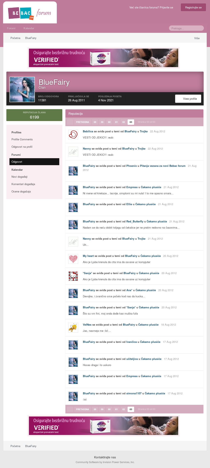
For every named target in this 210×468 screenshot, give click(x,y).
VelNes (87, 324)
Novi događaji (19, 177)
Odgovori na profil (21, 147)
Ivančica (131, 342)
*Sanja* (87, 273)
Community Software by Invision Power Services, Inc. (105, 462)
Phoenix (131, 166)
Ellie (129, 204)
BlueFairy (130, 131)
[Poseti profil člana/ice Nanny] (73, 151)
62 (123, 122)
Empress (132, 187)
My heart (88, 256)
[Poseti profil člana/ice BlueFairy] (73, 170)
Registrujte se (193, 7)
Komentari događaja (23, 184)
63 (131, 122)
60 (109, 122)
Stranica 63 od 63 (147, 121)
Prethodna (82, 122)
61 (116, 122)
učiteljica (132, 359)
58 (95, 122)
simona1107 (134, 393)
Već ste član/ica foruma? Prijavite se (152, 7)
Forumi (11, 28)
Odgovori (16, 162)
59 (102, 122)
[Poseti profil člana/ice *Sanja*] (73, 276)
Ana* (129, 290)
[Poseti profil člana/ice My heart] (73, 258)
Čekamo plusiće (151, 187)
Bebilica (88, 131)
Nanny (87, 148)
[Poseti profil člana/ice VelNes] (73, 327)
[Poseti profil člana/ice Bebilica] (73, 134)
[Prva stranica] (70, 122)
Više (197, 38)
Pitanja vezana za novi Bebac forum (163, 166)
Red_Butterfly (134, 221)
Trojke (144, 131)
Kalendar (29, 28)
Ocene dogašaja (21, 191)
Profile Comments (22, 139)
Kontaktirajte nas (105, 457)
